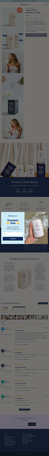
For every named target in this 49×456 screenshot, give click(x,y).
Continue (12, 238)
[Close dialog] (46, 214)
